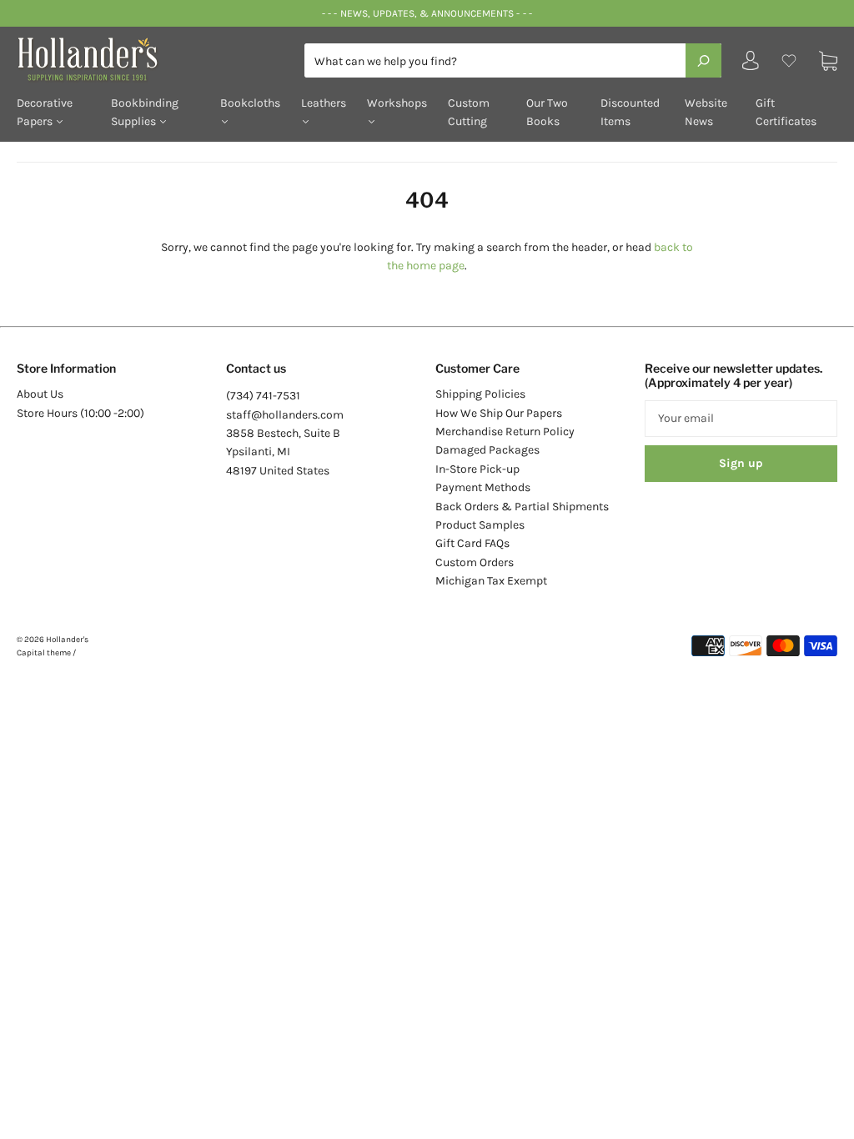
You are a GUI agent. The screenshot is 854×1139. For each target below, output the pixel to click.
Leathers (323, 103)
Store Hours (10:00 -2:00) (80, 413)
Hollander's (67, 640)
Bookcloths (250, 103)
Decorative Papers (45, 112)
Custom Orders (474, 562)
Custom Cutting (469, 112)
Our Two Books (547, 112)
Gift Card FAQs (472, 543)
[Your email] (741, 418)
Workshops (397, 103)
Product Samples (480, 525)
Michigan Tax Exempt (491, 581)
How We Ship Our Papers (498, 413)
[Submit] (703, 60)
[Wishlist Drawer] (789, 60)
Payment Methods (482, 487)
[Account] (750, 64)
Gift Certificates (786, 112)
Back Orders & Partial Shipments (522, 506)
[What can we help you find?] (512, 61)
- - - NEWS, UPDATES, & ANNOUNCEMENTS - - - (426, 13)
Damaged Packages (487, 450)
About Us (40, 394)
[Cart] (828, 60)
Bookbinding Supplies (144, 112)
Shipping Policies (480, 394)
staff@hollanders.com (285, 415)
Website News (706, 112)
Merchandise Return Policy (505, 431)
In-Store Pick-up (477, 469)
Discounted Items (630, 112)
